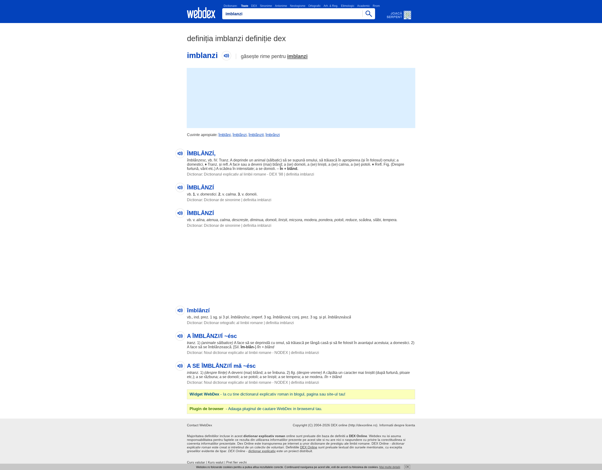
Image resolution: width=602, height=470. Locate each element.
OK (407, 467)
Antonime (281, 6)
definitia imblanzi (300, 174)
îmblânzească (219, 347)
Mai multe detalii (389, 467)
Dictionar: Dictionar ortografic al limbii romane (225, 323)
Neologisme (297, 6)
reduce (351, 220)
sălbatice (224, 343)
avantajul (365, 343)
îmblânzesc (196, 160)
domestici (195, 164)
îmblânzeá (281, 317)
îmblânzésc (240, 317)
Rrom (376, 6)
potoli (365, 164)
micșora (295, 220)
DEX (254, 6)
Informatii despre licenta (397, 425)
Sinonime (266, 6)
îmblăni (224, 135)
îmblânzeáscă (339, 317)
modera (310, 220)
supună (299, 160)
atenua (212, 220)
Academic (363, 6)
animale (209, 343)
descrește (240, 220)
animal (259, 160)
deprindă (262, 343)
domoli (299, 164)
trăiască (330, 160)
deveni (256, 164)
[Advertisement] (301, 97)
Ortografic (314, 6)
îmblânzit (256, 135)
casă (325, 343)
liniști (322, 164)
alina (200, 220)
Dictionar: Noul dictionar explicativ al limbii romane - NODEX (237, 353)
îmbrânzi (272, 135)
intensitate (245, 169)
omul (280, 343)
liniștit (370, 373)
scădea (225, 169)
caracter (350, 373)
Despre (398, 164)
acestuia (381, 343)
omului (311, 160)
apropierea (351, 160)
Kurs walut (215, 462)
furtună (192, 169)
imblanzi (297, 56)
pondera (326, 220)
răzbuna (211, 377)
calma (344, 164)
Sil (236, 347)
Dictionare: (231, 6)
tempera (389, 220)
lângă (315, 343)
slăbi (377, 220)
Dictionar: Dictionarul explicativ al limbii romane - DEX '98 (235, 174)
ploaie (405, 373)
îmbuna (278, 373)
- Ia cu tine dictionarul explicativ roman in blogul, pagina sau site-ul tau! (267, 394)
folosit (348, 343)
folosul (375, 160)
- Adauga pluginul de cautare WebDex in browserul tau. (256, 409)
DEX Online (308, 447)
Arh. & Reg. (331, 6)
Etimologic (347, 6)
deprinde (240, 160)
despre (211, 373)
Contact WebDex (199, 425)
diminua (256, 220)
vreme (315, 373)
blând (277, 164)
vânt (203, 169)
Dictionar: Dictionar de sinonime (213, 200)
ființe (222, 373)
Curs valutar (196, 462)
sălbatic (274, 160)
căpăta (331, 373)
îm (243, 347)
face (236, 164)
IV (215, 160)
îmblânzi (240, 135)
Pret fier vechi (236, 462)
